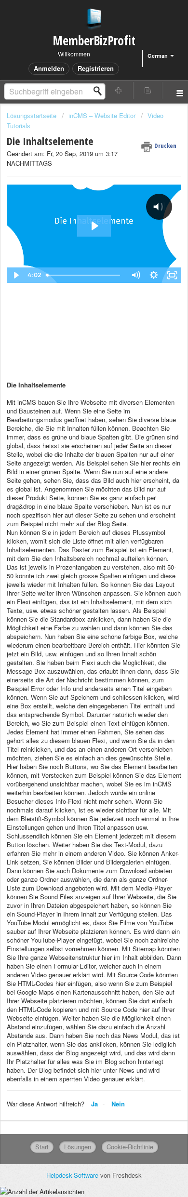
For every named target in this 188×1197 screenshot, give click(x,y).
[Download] (76, 605)
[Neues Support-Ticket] (119, 90)
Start (42, 1146)
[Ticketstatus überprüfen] (148, 90)
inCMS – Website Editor (101, 115)
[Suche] (100, 91)
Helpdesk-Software (73, 1175)
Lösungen (77, 1146)
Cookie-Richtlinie (130, 1146)
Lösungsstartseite (32, 115)
